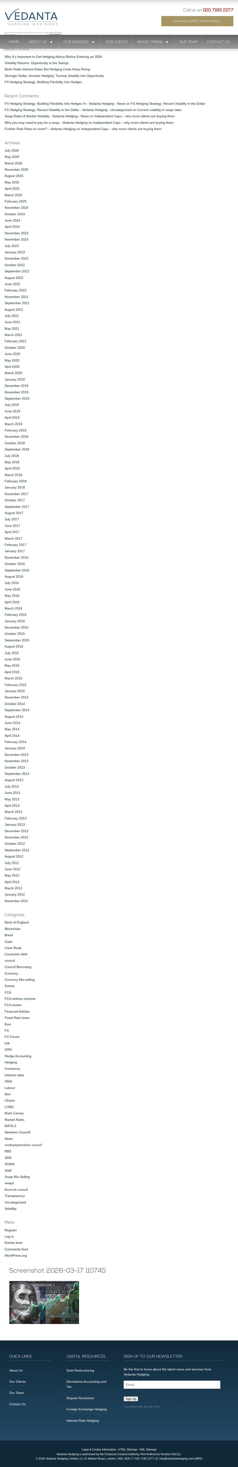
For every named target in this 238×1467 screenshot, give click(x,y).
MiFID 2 (10, 1126)
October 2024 (15, 214)
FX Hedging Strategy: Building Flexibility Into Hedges (43, 82)
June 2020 (12, 354)
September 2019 (17, 398)
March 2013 (13, 812)
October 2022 (15, 265)
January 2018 (15, 487)
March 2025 (13, 195)
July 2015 (12, 653)
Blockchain (12, 929)
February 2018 (15, 481)
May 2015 (12, 665)
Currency (11, 973)
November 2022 (16, 258)
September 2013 (17, 774)
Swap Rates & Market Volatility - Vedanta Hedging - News (47, 116)
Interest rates (14, 1075)
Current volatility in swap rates (159, 110)
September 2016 (17, 570)
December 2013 (16, 754)
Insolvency (12, 1068)
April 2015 (12, 672)
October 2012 (15, 843)
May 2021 (12, 328)
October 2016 (15, 564)
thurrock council (16, 1189)
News (9, 1139)
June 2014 (12, 723)
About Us (38, 42)
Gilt (7, 1043)
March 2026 (13, 163)
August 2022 (14, 278)
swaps (9, 1183)
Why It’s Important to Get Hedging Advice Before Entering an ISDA (53, 57)
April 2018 (12, 468)
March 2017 (13, 538)
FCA (8, 992)
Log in (9, 1236)
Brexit (9, 935)
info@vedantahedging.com (176, 1458)
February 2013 (15, 818)
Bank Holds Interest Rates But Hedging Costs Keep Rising (47, 69)
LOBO (9, 1107)
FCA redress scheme (20, 999)
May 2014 (12, 729)
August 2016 (14, 576)
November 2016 (16, 557)
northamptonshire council (23, 1145)
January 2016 (15, 621)
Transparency (15, 1196)
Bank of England (17, 922)
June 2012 (12, 869)
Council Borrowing (18, 967)
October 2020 (15, 347)
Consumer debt (16, 954)
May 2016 (12, 595)
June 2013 (12, 793)
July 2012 (12, 863)
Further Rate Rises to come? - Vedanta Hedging (40, 129)
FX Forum (12, 1037)
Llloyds (10, 1100)
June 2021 (12, 322)
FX (7, 1030)
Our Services (76, 42)
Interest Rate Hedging (82, 1420)
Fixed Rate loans (17, 1018)
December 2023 (16, 233)
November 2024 (16, 207)
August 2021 (14, 309)
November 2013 (16, 761)
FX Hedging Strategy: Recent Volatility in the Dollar (168, 103)
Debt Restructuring (80, 1370)
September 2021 (17, 303)
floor (8, 1024)
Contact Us (218, 42)
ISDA (8, 1081)
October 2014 (15, 704)
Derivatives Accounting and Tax (86, 1384)
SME (8, 1158)
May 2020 (12, 360)
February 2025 (15, 201)
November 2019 (16, 392)
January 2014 (15, 748)
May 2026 (12, 157)
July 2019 (12, 405)
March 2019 (13, 424)
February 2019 (15, 430)
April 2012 (12, 882)
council (10, 960)
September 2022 (17, 271)
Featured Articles (17, 1011)
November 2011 (16, 901)
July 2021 (12, 316)
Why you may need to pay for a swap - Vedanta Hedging (46, 122)
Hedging (11, 1062)
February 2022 (15, 290)
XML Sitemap (147, 1449)
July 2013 (12, 786)
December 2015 (16, 627)
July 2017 (12, 519)
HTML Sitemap (127, 1449)
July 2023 (12, 246)
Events (10, 986)
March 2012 (13, 888)
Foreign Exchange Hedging (86, 1409)
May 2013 (12, 799)
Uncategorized (15, 1202)
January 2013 (15, 824)
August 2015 (14, 646)
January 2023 (15, 252)
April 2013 (12, 805)
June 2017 (12, 526)
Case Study (13, 948)
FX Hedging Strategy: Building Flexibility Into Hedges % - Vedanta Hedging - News (65, 103)
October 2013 (15, 767)
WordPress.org (16, 1255)
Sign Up (131, 1399)
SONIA (10, 1164)
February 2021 (15, 341)
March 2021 (13, 335)
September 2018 (17, 449)
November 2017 (16, 494)
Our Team (188, 42)
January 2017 (15, 551)
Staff (8, 1170)
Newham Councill (17, 1132)
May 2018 (12, 462)
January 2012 (15, 894)
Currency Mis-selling (20, 979)
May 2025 (12, 182)
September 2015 (17, 640)
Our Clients (116, 42)
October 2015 (15, 634)
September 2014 (17, 710)
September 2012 (17, 850)
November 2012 (16, 837)
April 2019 (12, 417)
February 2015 (15, 685)
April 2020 (12, 366)
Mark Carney (14, 1113)
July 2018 (12, 456)
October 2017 (15, 500)
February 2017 (15, 545)
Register (11, 1230)
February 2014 (15, 742)
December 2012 (16, 831)
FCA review (13, 1005)
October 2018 (15, 443)
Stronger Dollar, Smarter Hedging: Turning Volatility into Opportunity (54, 76)
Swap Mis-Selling (17, 1177)
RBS (8, 1151)
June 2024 (12, 220)
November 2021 (16, 297)
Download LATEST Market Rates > (197, 21)
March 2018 (13, 475)
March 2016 (13, 608)
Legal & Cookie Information (99, 1449)
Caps (8, 941)
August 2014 (14, 716)
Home (14, 42)
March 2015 (13, 678)
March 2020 (13, 373)
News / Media (149, 42)
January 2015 (15, 691)
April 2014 (12, 735)
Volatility (11, 1208)
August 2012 (14, 856)
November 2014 (16, 697)
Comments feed (16, 1249)
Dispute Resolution (80, 1398)
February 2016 (15, 614)
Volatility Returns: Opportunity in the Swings (37, 63)
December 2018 (16, 436)
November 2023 (16, 239)
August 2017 (14, 513)
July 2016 (12, 583)
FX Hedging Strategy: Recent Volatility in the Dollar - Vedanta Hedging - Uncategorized (68, 110)
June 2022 (12, 284)
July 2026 (12, 150)
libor (8, 1094)
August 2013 (14, 780)
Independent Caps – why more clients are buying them (134, 116)
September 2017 (17, 507)
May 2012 (12, 875)
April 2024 (12, 226)
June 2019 (12, 411)
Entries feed (13, 1243)
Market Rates (14, 1119)
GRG (8, 1049)
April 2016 (12, 602)
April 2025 (12, 188)
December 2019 (16, 386)
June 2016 (12, 589)
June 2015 (12, 659)
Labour (10, 1088)
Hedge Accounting (18, 1056)
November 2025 (16, 169)
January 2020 (15, 379)
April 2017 (12, 532)
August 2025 (14, 176)
